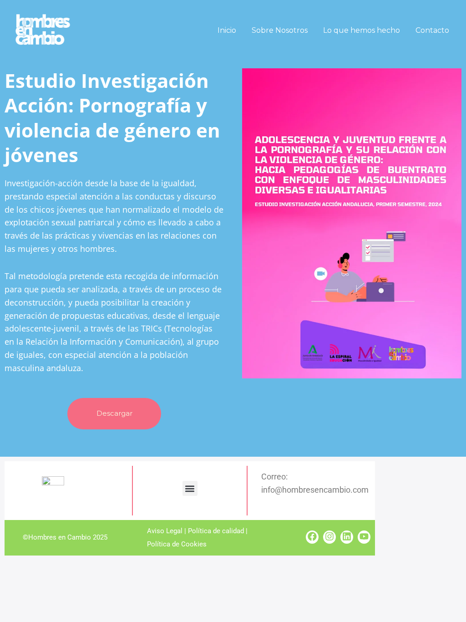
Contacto (432, 30)
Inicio (227, 30)
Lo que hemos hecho (361, 30)
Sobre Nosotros (280, 30)
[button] (190, 488)
